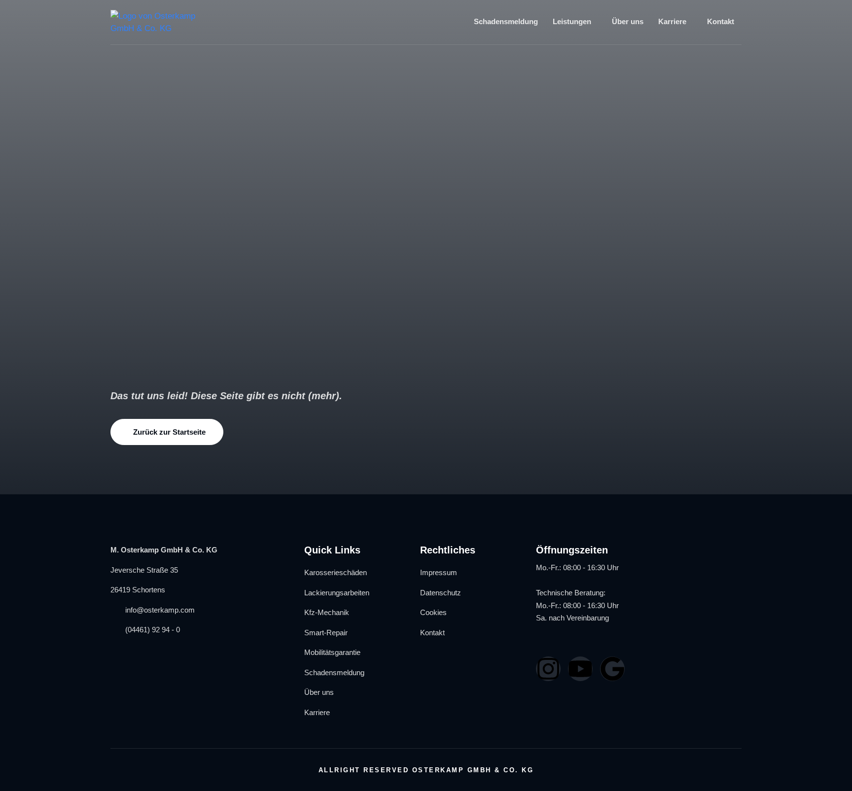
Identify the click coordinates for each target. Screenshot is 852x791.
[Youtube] (580, 668)
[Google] (612, 668)
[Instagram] (548, 668)
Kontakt (720, 21)
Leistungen (572, 21)
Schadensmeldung (506, 21)
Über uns (627, 21)
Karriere (672, 21)
